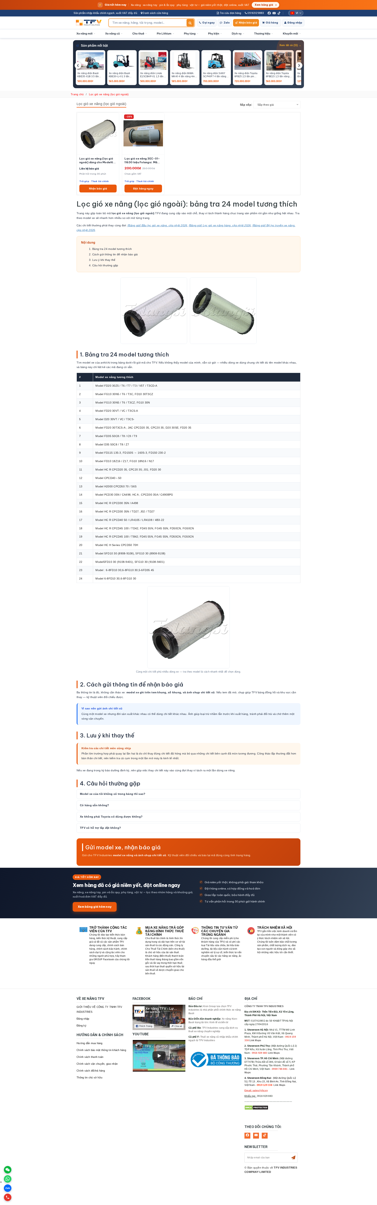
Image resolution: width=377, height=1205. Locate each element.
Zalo (227, 22)
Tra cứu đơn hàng (230, 13)
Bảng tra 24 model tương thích (112, 248)
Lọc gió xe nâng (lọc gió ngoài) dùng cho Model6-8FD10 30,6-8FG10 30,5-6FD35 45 (97, 160)
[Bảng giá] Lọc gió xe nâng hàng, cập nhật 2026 (220, 225)
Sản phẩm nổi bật (94, 45)
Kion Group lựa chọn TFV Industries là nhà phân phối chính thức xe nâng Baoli (214, 1010)
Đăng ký (81, 1025)
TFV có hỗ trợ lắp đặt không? (100, 827)
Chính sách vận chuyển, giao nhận (97, 1063)
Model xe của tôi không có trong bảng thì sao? (112, 793)
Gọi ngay (208, 22)
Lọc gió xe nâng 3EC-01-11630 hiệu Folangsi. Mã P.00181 (142, 160)
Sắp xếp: (246, 104)
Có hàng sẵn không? (94, 805)
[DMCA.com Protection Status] (256, 1107)
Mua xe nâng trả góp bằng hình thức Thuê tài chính (164, 931)
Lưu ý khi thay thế (103, 259)
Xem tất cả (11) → (290, 45)
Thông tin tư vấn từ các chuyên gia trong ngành (219, 931)
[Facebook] (269, 13)
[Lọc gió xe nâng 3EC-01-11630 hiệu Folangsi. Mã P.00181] (143, 133)
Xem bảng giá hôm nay (95, 907)
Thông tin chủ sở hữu (89, 1077)
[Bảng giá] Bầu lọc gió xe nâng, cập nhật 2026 (157, 225)
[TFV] (90, 22)
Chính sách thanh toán (90, 1056)
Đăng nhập (294, 22)
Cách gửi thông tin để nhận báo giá (115, 254)
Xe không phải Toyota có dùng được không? (111, 816)
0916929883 (255, 13)
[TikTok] (279, 13)
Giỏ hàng (272, 22)
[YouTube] (274, 13)
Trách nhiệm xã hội (274, 927)
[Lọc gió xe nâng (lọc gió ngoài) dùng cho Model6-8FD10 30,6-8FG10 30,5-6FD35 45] (98, 133)
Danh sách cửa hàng (155, 13)
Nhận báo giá (248, 22)
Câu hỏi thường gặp (105, 265)
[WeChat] (7, 1169)
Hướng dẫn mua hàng (89, 1043)
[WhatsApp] (7, 1179)
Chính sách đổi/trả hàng (91, 1070)
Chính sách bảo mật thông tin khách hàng (101, 1050)
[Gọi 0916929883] (7, 1197)
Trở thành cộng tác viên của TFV (108, 929)
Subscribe (293, 1157)
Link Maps (255, 1040)
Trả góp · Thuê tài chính (94, 181)
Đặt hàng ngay (143, 188)
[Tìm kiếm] (190, 22)
